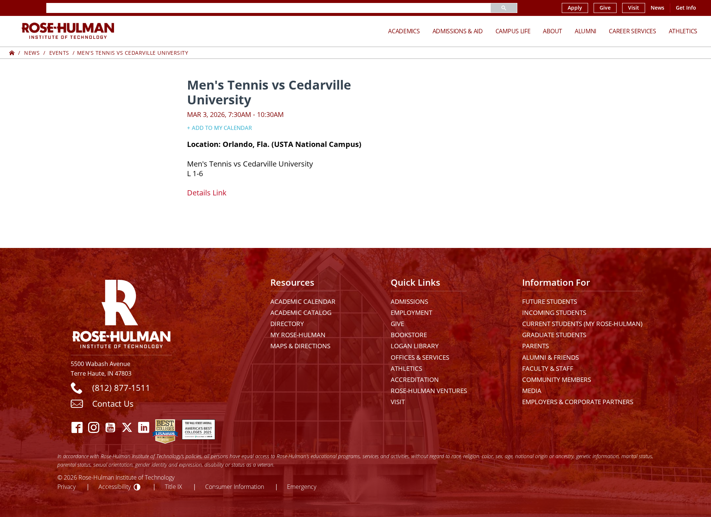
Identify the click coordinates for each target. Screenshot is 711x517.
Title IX (173, 486)
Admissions (409, 301)
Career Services (632, 31)
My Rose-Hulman (298, 334)
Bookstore (409, 334)
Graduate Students (554, 334)
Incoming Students (554, 312)
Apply (575, 7)
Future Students (549, 301)
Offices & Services (420, 357)
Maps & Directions (300, 346)
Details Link (207, 192)
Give (605, 7)
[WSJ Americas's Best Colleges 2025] (198, 427)
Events (59, 52)
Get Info (686, 7)
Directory (287, 323)
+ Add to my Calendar (219, 127)
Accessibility (115, 486)
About (552, 31)
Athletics (683, 31)
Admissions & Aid (458, 31)
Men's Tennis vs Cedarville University (132, 52)
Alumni (585, 31)
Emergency (301, 486)
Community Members (556, 379)
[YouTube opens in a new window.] (110, 427)
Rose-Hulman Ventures (429, 390)
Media (531, 390)
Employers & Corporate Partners (577, 401)
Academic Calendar (303, 301)
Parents (535, 346)
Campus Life (513, 31)
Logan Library (415, 346)
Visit (633, 7)
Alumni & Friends (550, 357)
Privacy (66, 486)
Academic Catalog (300, 312)
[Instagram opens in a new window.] (94, 427)
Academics (404, 31)
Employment (411, 312)
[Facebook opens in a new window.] (77, 427)
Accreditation (415, 379)
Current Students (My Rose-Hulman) (582, 323)
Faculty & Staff (547, 368)
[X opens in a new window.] (127, 427)
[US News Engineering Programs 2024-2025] (165, 427)
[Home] (12, 52)
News (657, 7)
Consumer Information (234, 486)
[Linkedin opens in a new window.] (144, 427)
